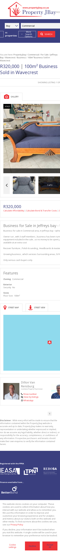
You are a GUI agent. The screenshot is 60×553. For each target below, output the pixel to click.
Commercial (33, 54)
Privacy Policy (17, 524)
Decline (32, 546)
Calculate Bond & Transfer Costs (41, 210)
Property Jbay (19, 54)
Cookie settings (12, 546)
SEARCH (48, 34)
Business (21, 57)
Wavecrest (10, 57)
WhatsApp (28, 400)
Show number (30, 394)
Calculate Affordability (13, 210)
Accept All (50, 546)
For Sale (44, 54)
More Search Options (28, 34)
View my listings (31, 396)
